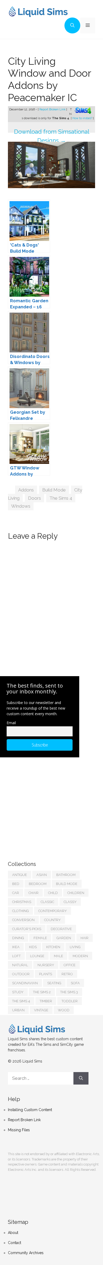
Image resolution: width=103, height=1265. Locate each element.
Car (15, 893)
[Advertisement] (47, 804)
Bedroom (37, 884)
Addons (26, 490)
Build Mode (54, 490)
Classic (47, 902)
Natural (20, 965)
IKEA (16, 947)
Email (11, 722)
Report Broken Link (52, 109)
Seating (54, 983)
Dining (18, 938)
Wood (63, 1010)
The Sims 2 (42, 992)
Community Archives (26, 1253)
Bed (15, 884)
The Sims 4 (60, 498)
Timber (46, 1001)
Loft (16, 956)
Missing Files (19, 1130)
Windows (20, 506)
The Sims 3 (69, 992)
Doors (34, 498)
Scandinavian (25, 983)
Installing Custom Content (30, 1110)
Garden (64, 938)
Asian (41, 875)
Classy (70, 902)
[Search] (80, 1078)
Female (40, 938)
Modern (80, 956)
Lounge (37, 956)
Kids (33, 947)
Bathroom (66, 875)
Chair (34, 893)
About (13, 1233)
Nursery (46, 965)
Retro (67, 974)
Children (75, 893)
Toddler (70, 1001)
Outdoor (21, 974)
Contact (14, 1243)
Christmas (21, 902)
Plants (45, 974)
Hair (84, 938)
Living (75, 947)
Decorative (61, 929)
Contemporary (52, 911)
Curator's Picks (26, 929)
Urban (18, 1010)
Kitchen (53, 947)
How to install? (82, 118)
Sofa (75, 983)
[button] (72, 25)
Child (53, 893)
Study (18, 992)
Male (58, 956)
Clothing (20, 911)
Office (70, 965)
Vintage (41, 1010)
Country (52, 920)
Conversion (23, 920)
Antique (19, 875)
